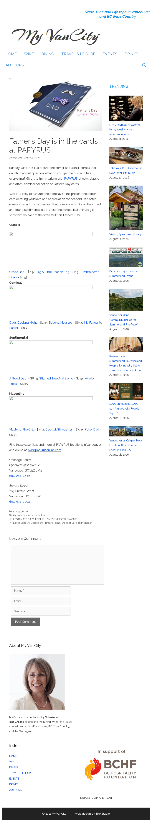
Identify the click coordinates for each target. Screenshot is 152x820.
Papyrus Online (36, 515)
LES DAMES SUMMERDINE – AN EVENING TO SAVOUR (45, 519)
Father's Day (20, 515)
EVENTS (110, 54)
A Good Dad (17, 378)
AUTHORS (15, 65)
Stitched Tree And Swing (56, 378)
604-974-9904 (19, 501)
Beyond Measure (60, 322)
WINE (29, 54)
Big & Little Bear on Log (53, 272)
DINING (47, 54)
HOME (11, 54)
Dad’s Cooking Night (23, 322)
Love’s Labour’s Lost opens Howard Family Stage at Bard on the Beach (52, 522)
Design (17, 511)
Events (26, 511)
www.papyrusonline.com (44, 450)
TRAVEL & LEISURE (78, 54)
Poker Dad (92, 429)
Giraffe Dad (16, 272)
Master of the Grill (21, 429)
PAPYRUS (70, 178)
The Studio (103, 813)
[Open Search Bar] (144, 65)
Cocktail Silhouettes (59, 429)
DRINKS (131, 54)
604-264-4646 (19, 476)
